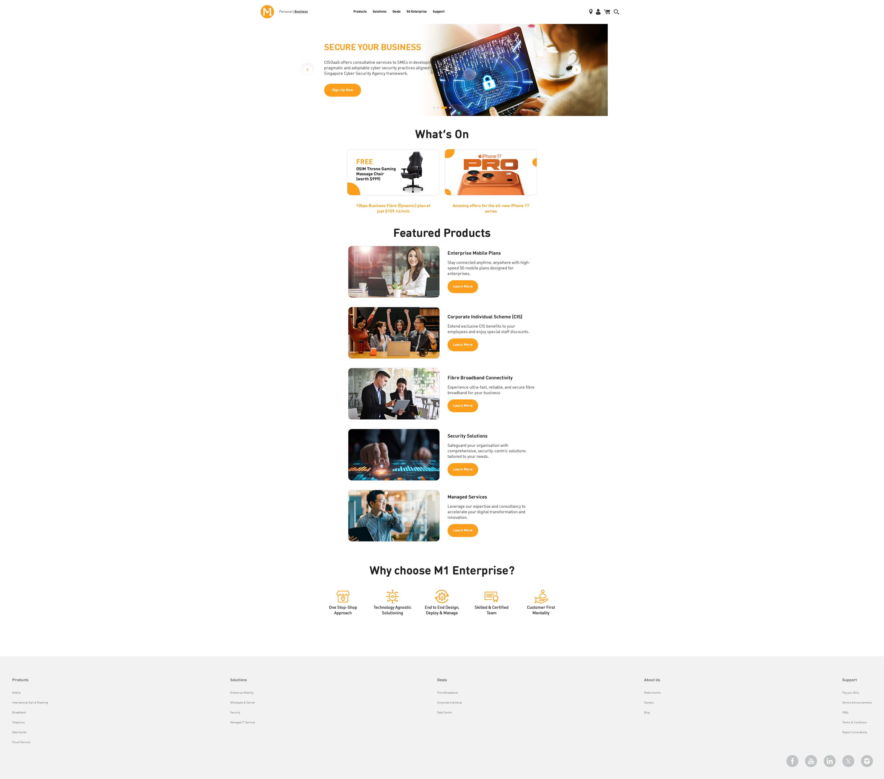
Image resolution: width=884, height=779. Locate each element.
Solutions (380, 11)
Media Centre (652, 693)
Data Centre (444, 712)
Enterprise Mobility (241, 693)
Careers (649, 702)
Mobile (16, 693)
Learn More (342, 95)
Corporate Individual (449, 702)
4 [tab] (448, 108)
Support (439, 11)
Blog (647, 712)
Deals (397, 11)
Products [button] (20, 680)
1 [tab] (434, 108)
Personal (285, 11)
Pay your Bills (850, 693)
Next (576, 71)
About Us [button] (652, 680)
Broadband (19, 712)
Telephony (18, 722)
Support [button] (849, 680)
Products (360, 11)
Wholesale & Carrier (242, 702)
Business (301, 11)
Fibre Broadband (447, 693)
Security (235, 712)
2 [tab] (438, 108)
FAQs (845, 712)
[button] (616, 12)
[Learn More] (442, 70)
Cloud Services (21, 742)
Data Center (19, 732)
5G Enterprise (417, 11)
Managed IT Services (242, 722)
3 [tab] (442, 108)
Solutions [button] (238, 680)
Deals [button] (442, 680)
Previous (307, 68)
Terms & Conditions (854, 722)
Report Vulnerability (854, 732)
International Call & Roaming (30, 702)
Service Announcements (857, 702)
